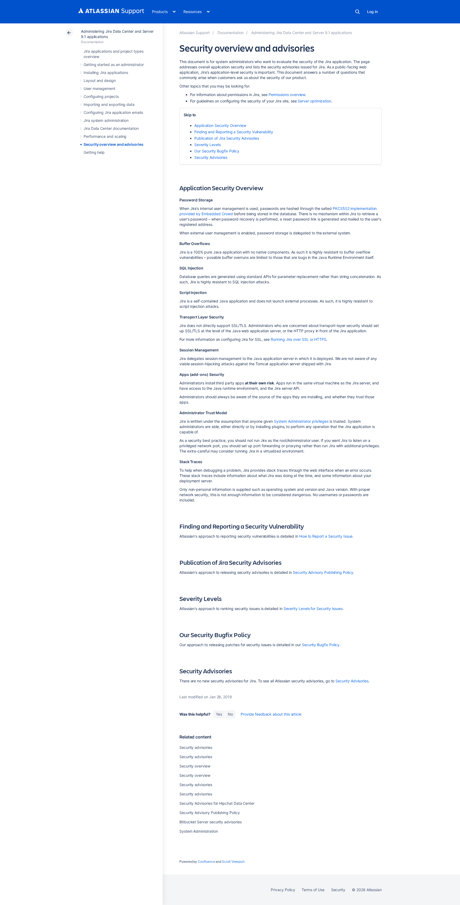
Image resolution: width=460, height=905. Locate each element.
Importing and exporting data (109, 104)
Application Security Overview (220, 125)
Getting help (94, 152)
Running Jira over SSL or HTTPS (298, 339)
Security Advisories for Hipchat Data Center (216, 803)
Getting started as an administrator (114, 64)
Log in (372, 11)
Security (338, 889)
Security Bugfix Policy (320, 644)
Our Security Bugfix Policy (216, 151)
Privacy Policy (283, 889)
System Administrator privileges (301, 421)
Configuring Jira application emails (113, 112)
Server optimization (314, 101)
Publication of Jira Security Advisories (226, 138)
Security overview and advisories (113, 144)
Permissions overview (287, 94)
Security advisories (195, 747)
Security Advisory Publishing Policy (323, 572)
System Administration (198, 831)
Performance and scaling (105, 136)
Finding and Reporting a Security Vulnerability (233, 132)
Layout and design (100, 80)
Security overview (194, 766)
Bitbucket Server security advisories (210, 822)
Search (357, 11)
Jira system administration (106, 120)
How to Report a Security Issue (325, 536)
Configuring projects (101, 96)
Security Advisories (210, 157)
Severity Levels (207, 144)
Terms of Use (313, 889)
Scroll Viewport (233, 862)
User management (99, 88)
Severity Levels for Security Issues (313, 608)
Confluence (206, 862)
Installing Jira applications (106, 72)
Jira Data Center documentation (111, 128)
